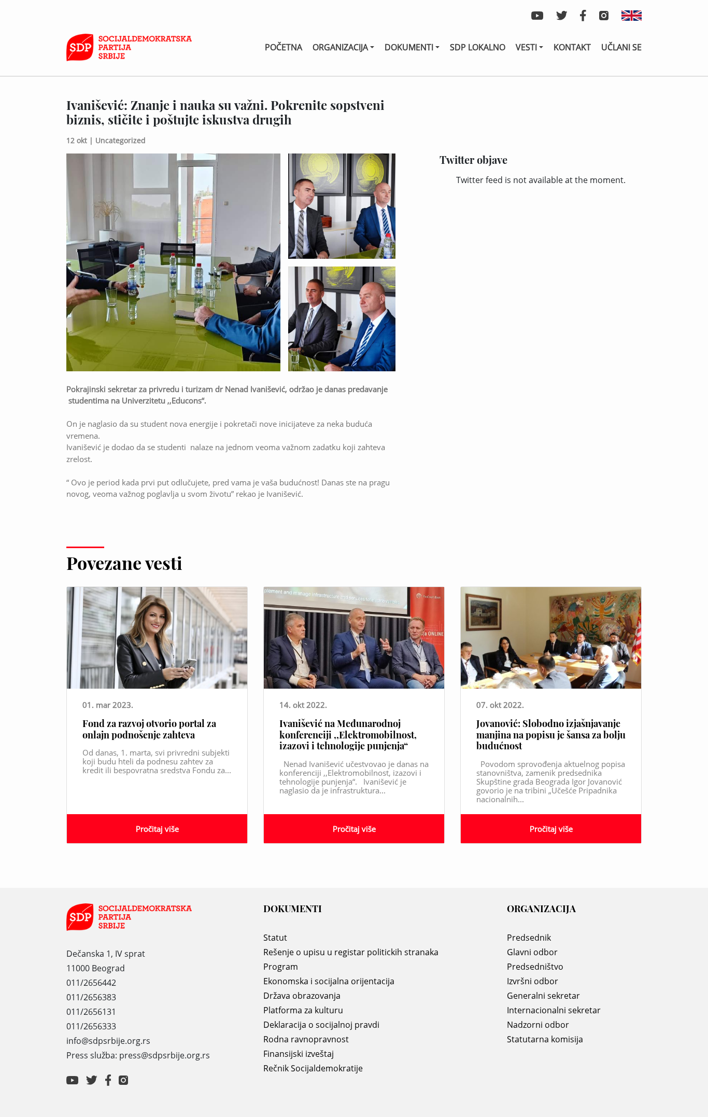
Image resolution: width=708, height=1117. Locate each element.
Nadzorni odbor (538, 1024)
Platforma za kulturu (303, 1010)
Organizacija (340, 47)
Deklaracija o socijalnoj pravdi (321, 1024)
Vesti (526, 47)
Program (280, 966)
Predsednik (529, 937)
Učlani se (621, 47)
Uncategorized (120, 140)
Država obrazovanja (302, 995)
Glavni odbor (532, 952)
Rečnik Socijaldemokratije (313, 1068)
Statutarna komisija (545, 1039)
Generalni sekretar (543, 995)
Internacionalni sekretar (554, 1010)
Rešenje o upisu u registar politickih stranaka (350, 952)
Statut (275, 937)
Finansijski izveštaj (298, 1053)
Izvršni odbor (532, 981)
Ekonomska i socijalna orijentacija (328, 981)
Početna (283, 47)
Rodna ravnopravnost (306, 1039)
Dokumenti (409, 47)
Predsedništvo (535, 966)
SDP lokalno (477, 47)
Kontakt (572, 47)
